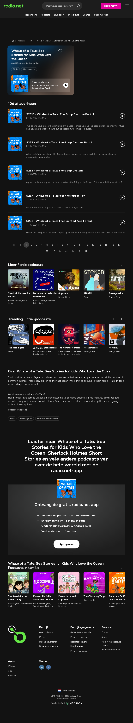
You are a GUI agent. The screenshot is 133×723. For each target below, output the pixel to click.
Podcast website (16, 410)
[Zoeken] (78, 6)
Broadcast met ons (48, 646)
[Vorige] (113, 263)
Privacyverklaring (79, 637)
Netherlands (68, 691)
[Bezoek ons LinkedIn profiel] (41, 667)
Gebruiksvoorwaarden (81, 632)
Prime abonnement (111, 650)
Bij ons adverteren (48, 642)
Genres (86, 15)
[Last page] (86, 251)
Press (42, 637)
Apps (104, 637)
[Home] (13, 41)
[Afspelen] (65, 85)
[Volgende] (121, 263)
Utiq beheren (77, 646)
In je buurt (73, 15)
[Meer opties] (68, 51)
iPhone (11, 666)
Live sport (59, 15)
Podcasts (45, 15)
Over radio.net (46, 632)
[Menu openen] (127, 6)
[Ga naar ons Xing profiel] (48, 667)
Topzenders (31, 15)
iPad (10, 671)
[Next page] (79, 251)
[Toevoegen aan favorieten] (60, 50)
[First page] (14, 245)
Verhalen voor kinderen (47, 419)
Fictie (15, 69)
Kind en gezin (29, 69)
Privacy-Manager (78, 651)
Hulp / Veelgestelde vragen (111, 643)
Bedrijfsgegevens (78, 642)
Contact (105, 632)
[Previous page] (20, 245)
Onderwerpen (101, 15)
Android (12, 675)
